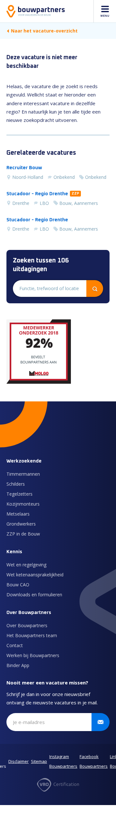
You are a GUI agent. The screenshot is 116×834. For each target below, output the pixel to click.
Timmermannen (23, 474)
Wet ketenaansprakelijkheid (34, 575)
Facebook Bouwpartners (94, 761)
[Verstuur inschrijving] (101, 722)
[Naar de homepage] (35, 11)
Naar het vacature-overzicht (44, 31)
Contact (14, 645)
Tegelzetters (19, 494)
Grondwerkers (21, 524)
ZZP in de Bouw (23, 534)
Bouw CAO (17, 585)
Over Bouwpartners (26, 625)
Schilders (15, 484)
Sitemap (39, 761)
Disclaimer (18, 761)
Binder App (17, 665)
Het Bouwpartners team (31, 635)
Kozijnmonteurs (23, 504)
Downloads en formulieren (34, 594)
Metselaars (18, 514)
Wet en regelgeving (26, 565)
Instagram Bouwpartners (63, 761)
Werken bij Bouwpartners (32, 655)
